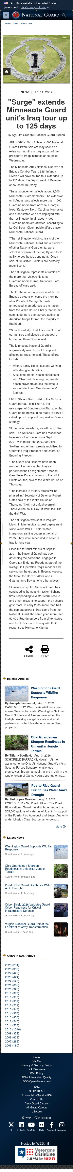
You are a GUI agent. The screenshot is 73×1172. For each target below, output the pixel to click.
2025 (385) (12, 969)
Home (36, 1057)
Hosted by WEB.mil (35, 1143)
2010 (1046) (13, 1029)
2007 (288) (12, 1041)
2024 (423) (12, 973)
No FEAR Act (37, 1091)
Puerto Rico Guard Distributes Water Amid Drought (49, 790)
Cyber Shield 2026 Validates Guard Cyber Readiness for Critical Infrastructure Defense (27, 907)
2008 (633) (12, 1037)
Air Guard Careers (36, 1107)
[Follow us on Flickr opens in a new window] (41, 1126)
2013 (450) (12, 1017)
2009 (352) (12, 1033)
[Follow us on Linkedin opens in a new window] (21, 1126)
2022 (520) (12, 981)
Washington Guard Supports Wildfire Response (45, 693)
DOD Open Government (37, 1081)
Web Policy (36, 1073)
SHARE (29, 655)
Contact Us (36, 1099)
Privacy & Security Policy (37, 1065)
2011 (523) (12, 1025)
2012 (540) (12, 1021)
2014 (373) (12, 1013)
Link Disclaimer (37, 1069)
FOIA (37, 1087)
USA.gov (37, 1111)
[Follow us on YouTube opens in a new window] (31, 1126)
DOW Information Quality (36, 1077)
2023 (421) (12, 977)
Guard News (12, 854)
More (59, 826)
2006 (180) (12, 1045)
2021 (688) (12, 985)
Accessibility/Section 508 (37, 1095)
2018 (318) (12, 997)
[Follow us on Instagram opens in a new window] (62, 1126)
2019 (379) (12, 993)
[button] (35, 7)
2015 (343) (12, 1009)
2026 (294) (12, 965)
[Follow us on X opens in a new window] (11, 1126)
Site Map (37, 1061)
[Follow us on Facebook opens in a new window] (52, 1126)
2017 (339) (12, 1001)
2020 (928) (12, 989)
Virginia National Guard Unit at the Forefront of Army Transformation (27, 925)
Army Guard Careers (37, 1103)
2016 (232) (12, 1005)
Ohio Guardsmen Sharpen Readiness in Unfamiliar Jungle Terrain (48, 744)
